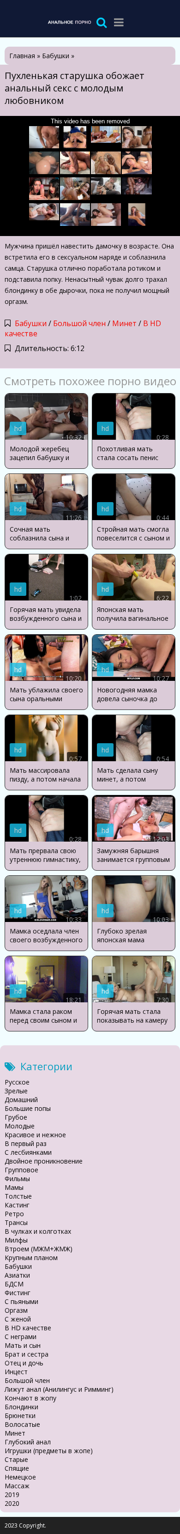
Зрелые (16, 1090)
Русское (17, 1082)
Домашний (21, 1099)
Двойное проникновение (44, 1161)
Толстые (18, 1196)
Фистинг (17, 1292)
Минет (124, 323)
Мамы (14, 1187)
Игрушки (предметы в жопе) (49, 1450)
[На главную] (69, 22)
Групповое (21, 1169)
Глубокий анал (28, 1441)
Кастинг (17, 1205)
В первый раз (26, 1143)
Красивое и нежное (35, 1134)
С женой (18, 1319)
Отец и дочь (24, 1362)
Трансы (16, 1222)
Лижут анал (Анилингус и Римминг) (59, 1389)
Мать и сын (23, 1345)
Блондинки (21, 1406)
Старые (16, 1459)
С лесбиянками (28, 1152)
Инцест (16, 1371)
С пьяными (21, 1301)
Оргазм (16, 1310)
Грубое (16, 1117)
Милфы (16, 1240)
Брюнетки (20, 1415)
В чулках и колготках (38, 1231)
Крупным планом (31, 1257)
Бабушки (31, 323)
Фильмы (17, 1178)
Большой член (79, 323)
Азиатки (17, 1275)
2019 (12, 1494)
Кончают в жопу (30, 1398)
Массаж (17, 1485)
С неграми (20, 1336)
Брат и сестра (26, 1354)
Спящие (17, 1468)
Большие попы (28, 1108)
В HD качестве (28, 1327)
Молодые (20, 1126)
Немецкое (20, 1477)
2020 (12, 1503)
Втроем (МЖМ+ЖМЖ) (38, 1248)
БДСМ (14, 1283)
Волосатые (22, 1424)
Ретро (14, 1213)
